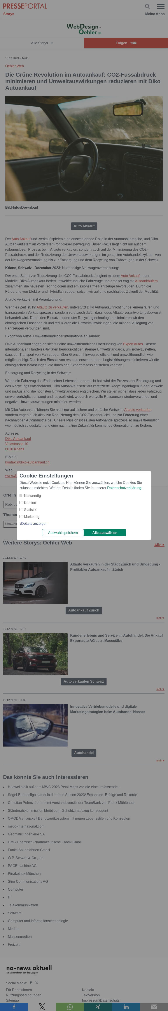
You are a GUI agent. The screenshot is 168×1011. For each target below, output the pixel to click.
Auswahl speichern (63, 533)
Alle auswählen (104, 533)
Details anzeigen (34, 523)
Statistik (30, 510)
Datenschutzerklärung (124, 488)
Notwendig (32, 496)
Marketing (31, 517)
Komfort (30, 503)
